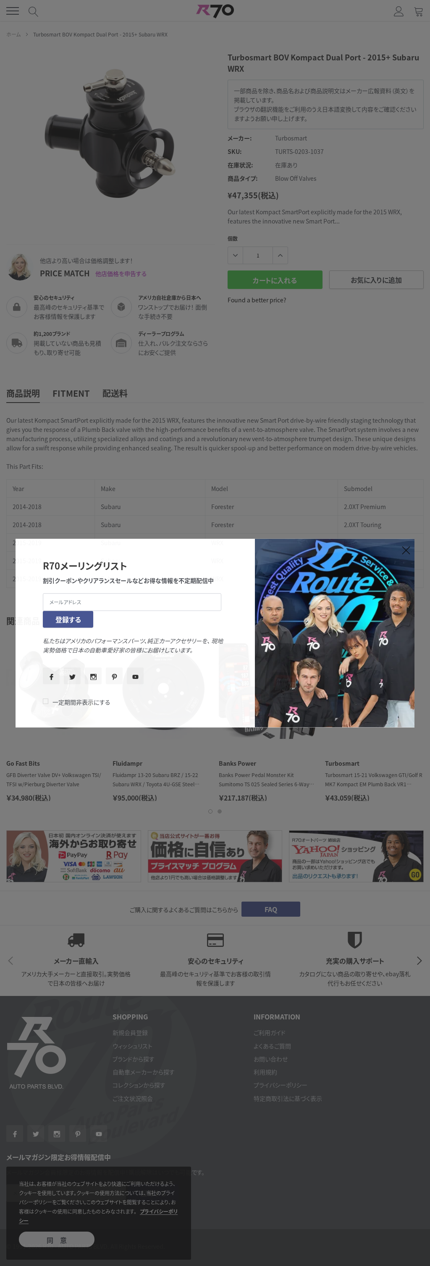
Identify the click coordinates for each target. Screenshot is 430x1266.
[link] (51, 676)
